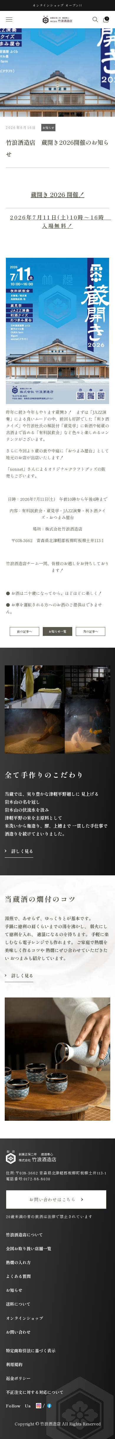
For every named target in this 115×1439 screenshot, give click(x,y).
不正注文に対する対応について (35, 1392)
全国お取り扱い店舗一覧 (28, 1248)
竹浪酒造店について (24, 1235)
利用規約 (14, 1364)
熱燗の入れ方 (18, 1262)
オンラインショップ (24, 1318)
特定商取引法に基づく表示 (30, 1350)
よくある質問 (18, 1276)
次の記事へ (90, 631)
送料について (18, 1304)
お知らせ (48, 127)
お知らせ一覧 (57, 631)
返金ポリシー (18, 1378)
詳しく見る (22, 851)
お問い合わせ (18, 1332)
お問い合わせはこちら (52, 1199)
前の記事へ (24, 631)
